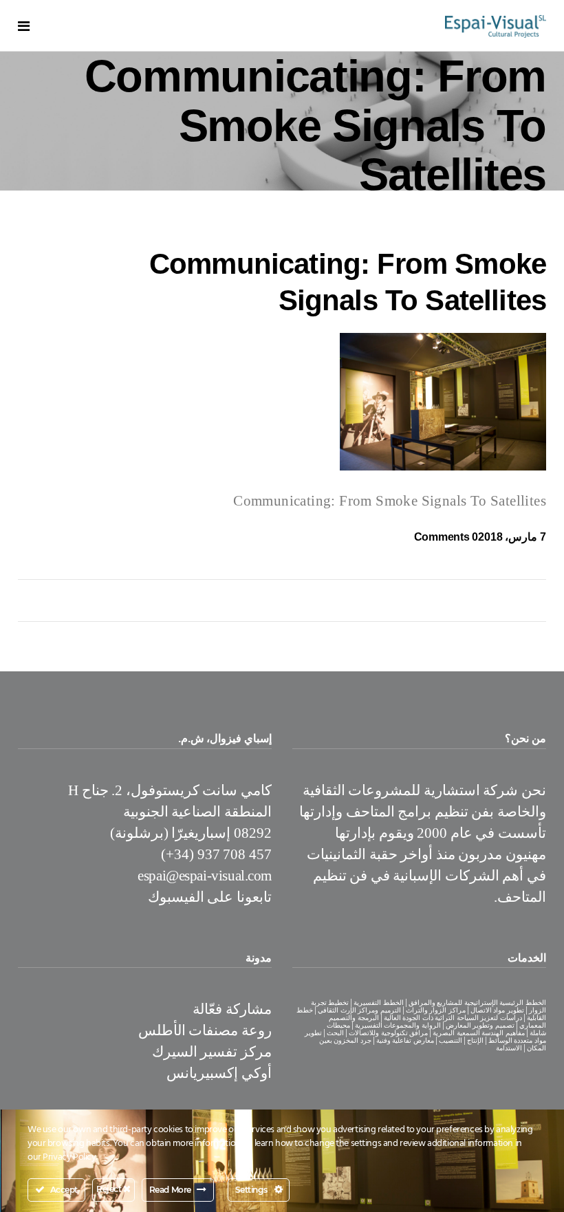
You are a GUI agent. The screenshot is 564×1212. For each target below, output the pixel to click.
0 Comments (446, 537)
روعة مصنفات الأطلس (205, 1030)
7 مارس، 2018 (512, 537)
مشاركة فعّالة (232, 1009)
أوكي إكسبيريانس (219, 1073)
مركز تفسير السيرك (212, 1051)
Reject (109, 1189)
